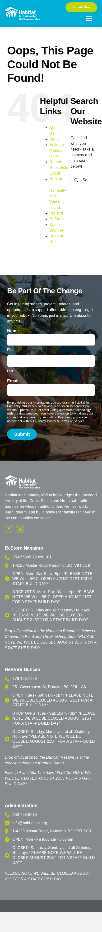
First (10, 349)
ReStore (56, 219)
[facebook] (9, 529)
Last (10, 371)
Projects (56, 213)
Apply (54, 139)
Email (13, 380)
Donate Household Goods (58, 167)
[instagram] (20, 529)
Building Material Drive (56, 150)
